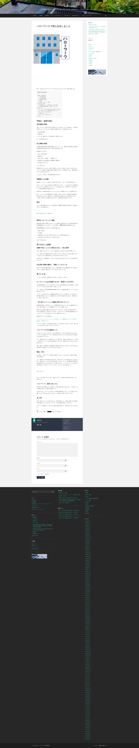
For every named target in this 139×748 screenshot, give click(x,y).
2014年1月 (87, 720)
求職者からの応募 (43, 99)
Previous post (67, 426)
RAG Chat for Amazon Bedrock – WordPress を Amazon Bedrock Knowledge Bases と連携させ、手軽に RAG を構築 (43, 525)
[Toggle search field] (106, 15)
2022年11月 (88, 588)
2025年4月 (87, 550)
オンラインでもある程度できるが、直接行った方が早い (50, 109)
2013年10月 (88, 724)
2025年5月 (87, 549)
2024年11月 (88, 554)
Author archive (38, 425)
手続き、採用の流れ (42, 95)
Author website (40, 425)
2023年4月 (87, 586)
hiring (66, 423)
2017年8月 (87, 675)
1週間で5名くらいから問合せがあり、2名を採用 (49, 105)
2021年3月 (87, 610)
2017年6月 (87, 679)
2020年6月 (87, 619)
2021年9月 (87, 599)
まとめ (39, 116)
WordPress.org (35, 548)
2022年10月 (88, 590)
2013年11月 (88, 722)
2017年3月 (87, 685)
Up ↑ (107, 745)
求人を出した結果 (41, 103)
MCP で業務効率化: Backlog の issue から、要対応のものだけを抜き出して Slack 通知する (97, 32)
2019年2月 (87, 645)
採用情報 (40, 15)
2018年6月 (87, 660)
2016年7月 (87, 696)
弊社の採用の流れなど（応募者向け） (45, 213)
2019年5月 (87, 640)
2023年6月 (87, 582)
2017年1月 (87, 686)
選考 (41, 100)
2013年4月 (87, 735)
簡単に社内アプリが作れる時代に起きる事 (96, 29)
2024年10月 (88, 556)
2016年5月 (87, 698)
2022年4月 (87, 595)
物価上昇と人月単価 (92, 24)
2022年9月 (87, 591)
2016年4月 (87, 699)
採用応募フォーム (36, 533)
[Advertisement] (57, 79)
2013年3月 (87, 737)
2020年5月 (87, 621)
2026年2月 (87, 532)
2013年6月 (87, 731)
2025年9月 (87, 541)
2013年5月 (87, 733)
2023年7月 (87, 580)
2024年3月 (87, 565)
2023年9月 (87, 576)
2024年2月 (87, 567)
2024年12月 (88, 552)
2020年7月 (87, 617)
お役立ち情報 (91, 48)
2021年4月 (87, 608)
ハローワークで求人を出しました (54, 26)
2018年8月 (87, 657)
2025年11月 (88, 537)
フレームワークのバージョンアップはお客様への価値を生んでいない (97, 27)
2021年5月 (87, 606)
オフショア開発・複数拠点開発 (94, 51)
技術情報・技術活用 (92, 58)
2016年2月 (87, 703)
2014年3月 (87, 718)
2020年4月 (87, 623)
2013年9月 (87, 726)
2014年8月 (87, 712)
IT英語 (90, 46)
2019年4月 (87, 642)
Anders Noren (102, 745)
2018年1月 (87, 668)
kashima (76, 510)
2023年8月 (87, 578)
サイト (38, 468)
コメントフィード (36, 547)
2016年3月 (87, 701)
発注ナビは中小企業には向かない (66, 510)
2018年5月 (87, 662)
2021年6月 (87, 604)
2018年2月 (87, 666)
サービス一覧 (35, 522)
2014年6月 (87, 714)
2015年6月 (87, 705)
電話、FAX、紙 (40, 371)
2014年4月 (87, 716)
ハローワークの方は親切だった (45, 111)
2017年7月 (87, 677)
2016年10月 (88, 690)
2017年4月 (87, 683)
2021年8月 (87, 601)
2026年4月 (87, 528)
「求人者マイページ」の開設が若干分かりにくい (49, 110)
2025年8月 (87, 543)
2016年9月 (87, 692)
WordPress (46, 745)
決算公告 (35, 520)
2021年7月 (87, 603)
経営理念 (90, 65)
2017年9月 (87, 673)
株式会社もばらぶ (75, 15)
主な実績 (35, 519)
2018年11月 (88, 651)
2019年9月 (87, 632)
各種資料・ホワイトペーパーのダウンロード (53, 15)
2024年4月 (87, 563)
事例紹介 (90, 55)
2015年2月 (87, 709)
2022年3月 (87, 597)
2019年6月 (87, 638)
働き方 (90, 56)
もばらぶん (69, 6)
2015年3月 (87, 707)
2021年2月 (87, 612)
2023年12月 (88, 571)
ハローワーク (70, 423)
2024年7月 (87, 560)
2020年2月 (87, 627)
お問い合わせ (67, 15)
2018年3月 (87, 664)
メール (38, 463)
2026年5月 (87, 526)
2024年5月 (87, 562)
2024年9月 (87, 558)
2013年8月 (87, 727)
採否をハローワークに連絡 (45, 102)
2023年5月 (87, 584)
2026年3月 (87, 530)
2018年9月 (87, 655)
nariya (75, 512)
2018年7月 (87, 658)
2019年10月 (88, 631)
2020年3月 (87, 625)
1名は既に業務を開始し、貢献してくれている (48, 106)
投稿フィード (35, 545)
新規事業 (90, 61)
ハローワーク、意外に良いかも (45, 114)
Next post (67, 428)
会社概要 (34, 15)
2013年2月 (87, 739)
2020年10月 (88, 616)
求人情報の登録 (43, 98)
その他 (90, 49)
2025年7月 (87, 545)
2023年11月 (88, 573)
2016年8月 (87, 694)
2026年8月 (87, 521)
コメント (39, 442)
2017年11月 (88, 671)
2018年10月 (88, 653)
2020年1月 (87, 629)
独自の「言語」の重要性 (93, 33)
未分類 (90, 63)
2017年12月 (88, 670)
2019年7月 (87, 636)
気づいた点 (40, 107)
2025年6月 (87, 547)
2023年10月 (88, 575)
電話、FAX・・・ (43, 113)
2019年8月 (87, 634)
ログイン (34, 543)
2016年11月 (88, 688)
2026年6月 (87, 524)
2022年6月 (87, 593)
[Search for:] (42, 491)
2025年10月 (88, 539)
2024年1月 (87, 569)
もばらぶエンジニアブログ (87, 15)
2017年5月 (87, 681)
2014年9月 (87, 711)
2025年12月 (88, 536)
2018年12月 (88, 649)
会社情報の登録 (43, 96)
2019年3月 (87, 644)
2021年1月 (87, 614)
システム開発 (91, 53)
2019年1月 (87, 647)
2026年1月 (87, 534)
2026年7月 (87, 522)
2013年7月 (87, 729)
